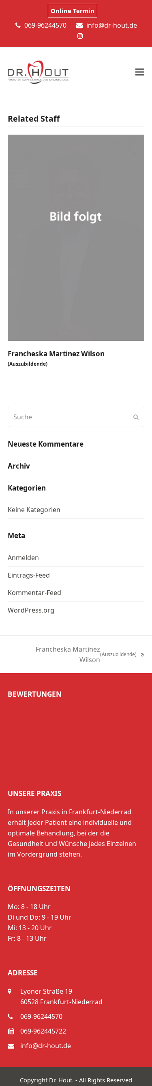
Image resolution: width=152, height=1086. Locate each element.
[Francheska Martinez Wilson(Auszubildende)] (76, 237)
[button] (139, 72)
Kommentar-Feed (34, 592)
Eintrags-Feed (29, 575)
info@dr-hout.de (45, 1045)
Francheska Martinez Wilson (56, 358)
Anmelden (23, 557)
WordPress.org (31, 610)
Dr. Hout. (61, 1080)
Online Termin (72, 11)
